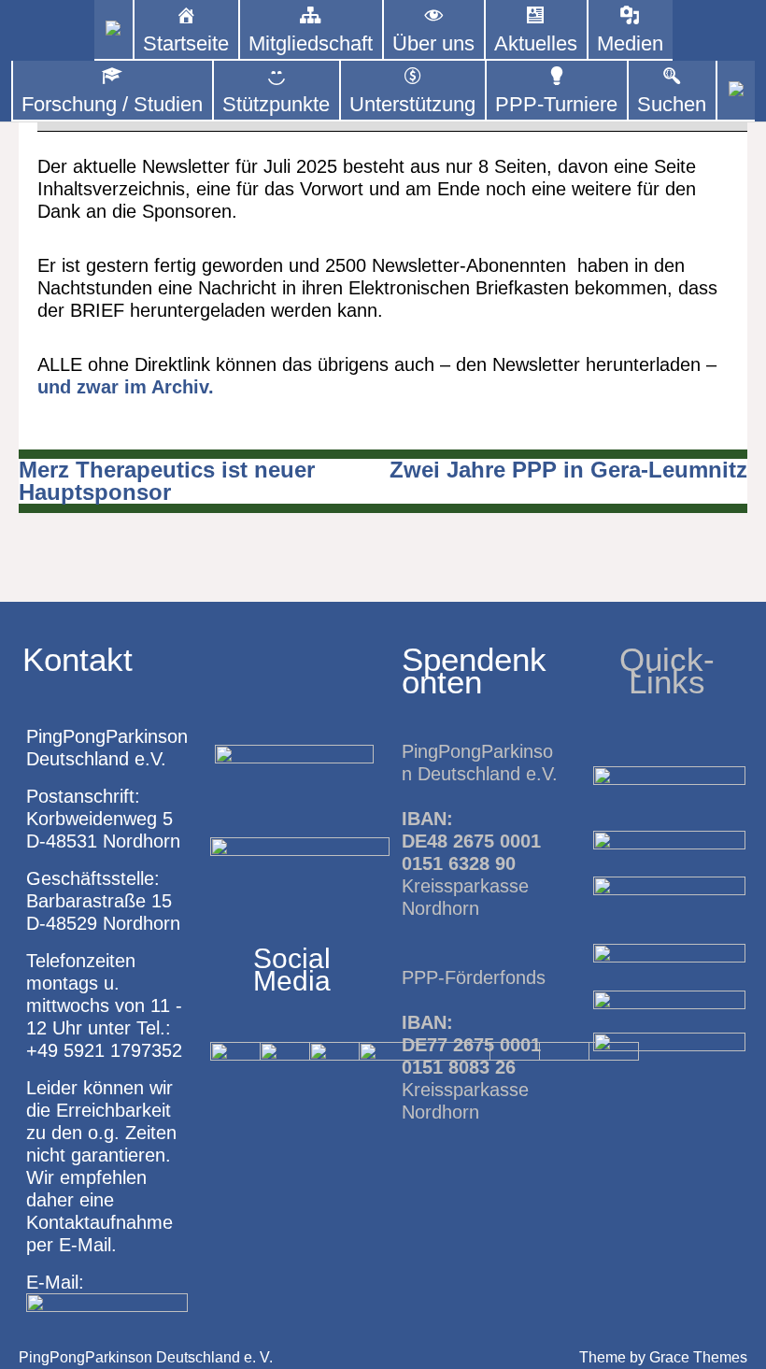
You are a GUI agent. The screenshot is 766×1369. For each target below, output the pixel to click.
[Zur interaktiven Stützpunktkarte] (113, 30)
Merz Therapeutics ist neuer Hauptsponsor (167, 481)
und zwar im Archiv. (125, 387)
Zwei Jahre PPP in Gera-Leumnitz (568, 469)
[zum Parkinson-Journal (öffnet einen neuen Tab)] (735, 91)
